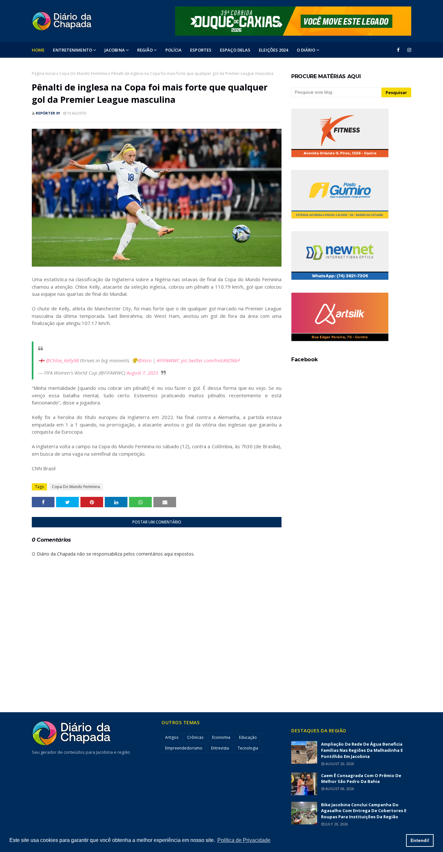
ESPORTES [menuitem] (200, 50)
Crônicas (195, 737)
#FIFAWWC (168, 360)
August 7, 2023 (142, 372)
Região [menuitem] (145, 50)
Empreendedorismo (183, 748)
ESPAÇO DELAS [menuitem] (235, 50)
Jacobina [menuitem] (114, 50)
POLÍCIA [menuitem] (173, 50)
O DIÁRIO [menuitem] (306, 50)
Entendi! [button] (420, 840)
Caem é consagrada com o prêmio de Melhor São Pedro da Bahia (361, 779)
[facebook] (398, 50)
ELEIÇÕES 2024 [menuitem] (273, 50)
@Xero (144, 360)
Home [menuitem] (38, 50)
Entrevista (220, 748)
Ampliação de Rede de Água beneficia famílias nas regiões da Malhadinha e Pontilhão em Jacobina (362, 750)
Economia (221, 737)
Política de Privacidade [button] (243, 840)
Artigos (171, 737)
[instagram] (408, 50)
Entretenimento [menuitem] (72, 50)
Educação (248, 737)
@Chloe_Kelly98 (62, 360)
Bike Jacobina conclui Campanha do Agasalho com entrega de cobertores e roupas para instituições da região (363, 811)
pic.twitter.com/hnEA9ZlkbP (210, 360)
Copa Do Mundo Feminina (83, 73)
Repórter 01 (48, 113)
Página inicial (43, 73)
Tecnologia (248, 748)
